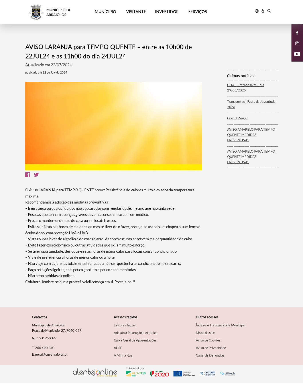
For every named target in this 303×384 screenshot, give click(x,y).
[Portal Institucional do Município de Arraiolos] (59, 12)
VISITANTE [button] (136, 11)
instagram (294, 47)
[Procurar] (269, 11)
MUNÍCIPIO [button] (105, 11)
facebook (294, 37)
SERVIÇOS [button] (197, 11)
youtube (294, 58)
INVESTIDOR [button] (167, 11)
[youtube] (297, 53)
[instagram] (297, 43)
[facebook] (297, 32)
